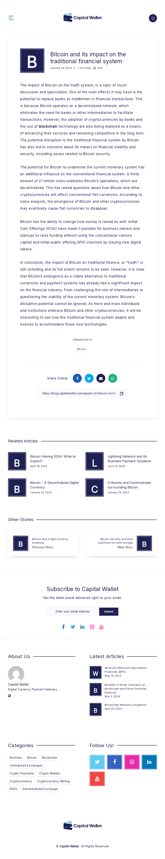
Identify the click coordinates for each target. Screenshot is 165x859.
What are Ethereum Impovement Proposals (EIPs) (125, 669)
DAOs (14, 789)
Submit (108, 611)
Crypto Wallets (49, 773)
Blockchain (50, 757)
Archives (16, 757)
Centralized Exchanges (26, 765)
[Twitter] (73, 626)
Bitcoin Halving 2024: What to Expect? (53, 458)
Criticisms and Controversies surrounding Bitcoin (129, 485)
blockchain (48, 126)
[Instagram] (92, 626)
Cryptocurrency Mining (53, 781)
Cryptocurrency (21, 781)
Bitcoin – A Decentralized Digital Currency (54, 485)
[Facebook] (63, 626)
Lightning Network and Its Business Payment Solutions (129, 458)
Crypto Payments (22, 773)
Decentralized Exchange (40, 789)
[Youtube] (101, 626)
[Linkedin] (82, 626)
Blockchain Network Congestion (125, 704)
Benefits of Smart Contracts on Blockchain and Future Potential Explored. (125, 688)
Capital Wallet (18, 684)
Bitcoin (81, 349)
